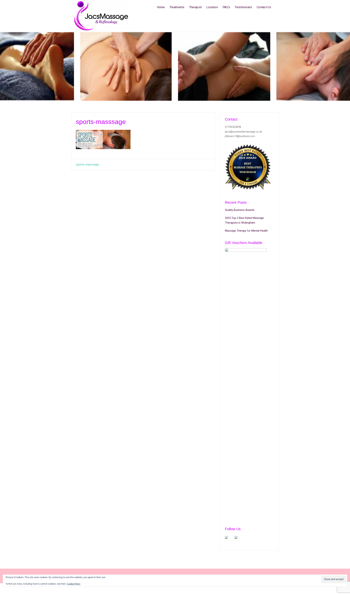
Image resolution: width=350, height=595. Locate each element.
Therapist (195, 7)
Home (161, 7)
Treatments (177, 7)
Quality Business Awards (239, 210)
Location (212, 7)
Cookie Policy (73, 584)
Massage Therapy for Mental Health (246, 230)
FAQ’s (226, 7)
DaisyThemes (270, 589)
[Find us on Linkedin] (239, 540)
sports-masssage (87, 164)
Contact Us (264, 7)
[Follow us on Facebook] (229, 540)
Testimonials (243, 7)
